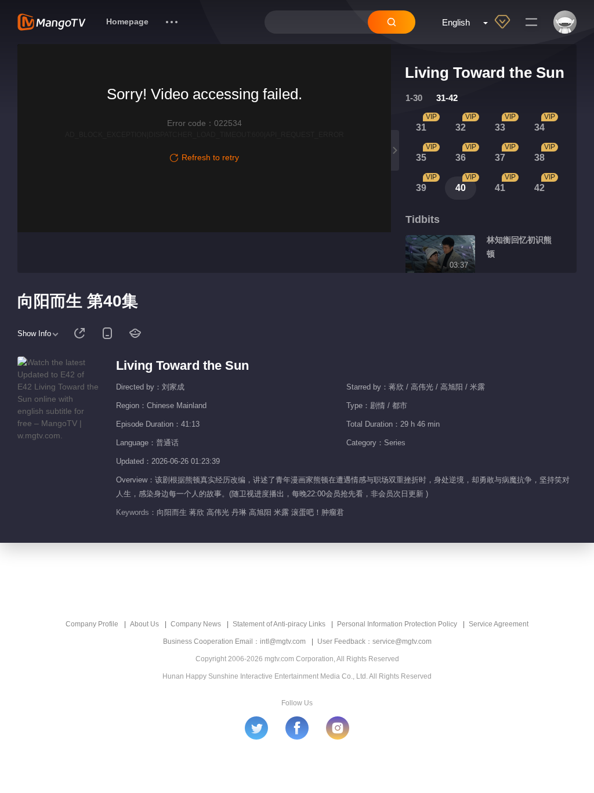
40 (460, 188)
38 (539, 158)
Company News (196, 624)
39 (421, 188)
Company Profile (92, 624)
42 (539, 188)
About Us (144, 624)
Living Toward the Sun (182, 365)
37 (500, 158)
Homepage (127, 21)
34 (539, 127)
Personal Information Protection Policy (397, 624)
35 (421, 158)
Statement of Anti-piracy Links (279, 624)
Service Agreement (498, 624)
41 (500, 188)
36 (460, 158)
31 (421, 127)
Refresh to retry (210, 157)
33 (500, 127)
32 (460, 127)
